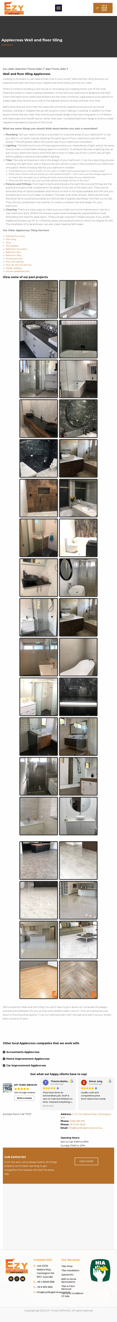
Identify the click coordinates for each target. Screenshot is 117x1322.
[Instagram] (16, 1278)
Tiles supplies (12, 245)
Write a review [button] (24, 1098)
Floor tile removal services (19, 265)
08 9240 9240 (78, 1124)
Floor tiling (11, 239)
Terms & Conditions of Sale (72, 1295)
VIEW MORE (86, 1161)
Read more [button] (48, 1106)
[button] (58, 8)
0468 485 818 (77, 1121)
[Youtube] (22, 1278)
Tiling (8, 242)
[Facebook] (11, 1278)
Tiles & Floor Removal (68, 1288)
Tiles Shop (67, 1266)
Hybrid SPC (67, 1274)
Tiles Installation (70, 1270)
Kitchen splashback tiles (17, 271)
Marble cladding (14, 268)
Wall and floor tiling (15, 236)
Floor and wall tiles (15, 261)
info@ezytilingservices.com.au (82, 1128)
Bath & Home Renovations (68, 1280)
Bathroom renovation (16, 249)
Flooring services (14, 258)
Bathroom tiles (13, 252)
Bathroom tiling (13, 255)
